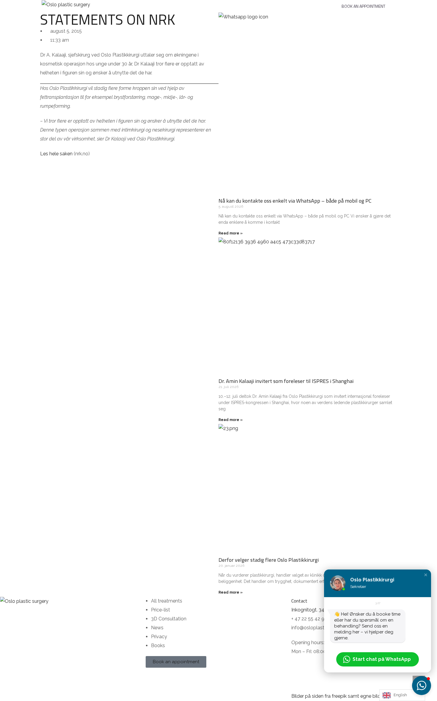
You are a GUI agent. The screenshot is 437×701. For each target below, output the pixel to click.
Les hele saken (56, 154)
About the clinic (247, 4)
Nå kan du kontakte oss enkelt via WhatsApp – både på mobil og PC (295, 201)
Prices (170, 4)
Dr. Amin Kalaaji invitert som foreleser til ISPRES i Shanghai (285, 381)
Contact (288, 4)
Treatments (135, 4)
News (318, 4)
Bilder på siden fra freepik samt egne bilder (338, 696)
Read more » (230, 233)
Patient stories (204, 4)
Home (106, 4)
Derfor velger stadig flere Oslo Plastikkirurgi (268, 560)
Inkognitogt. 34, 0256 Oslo (320, 610)
